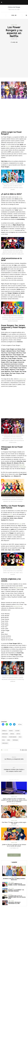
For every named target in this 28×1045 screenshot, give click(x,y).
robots (20, 197)
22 (2, 750)
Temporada (15, 740)
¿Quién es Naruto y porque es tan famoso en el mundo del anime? (14, 845)
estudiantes (11, 230)
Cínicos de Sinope (14, 7)
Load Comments (14, 855)
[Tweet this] (13, 42)
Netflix (11, 514)
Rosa (3, 740)
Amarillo (4, 730)
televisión (8, 146)
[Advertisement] (14, 63)
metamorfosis (17, 606)
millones (3, 278)
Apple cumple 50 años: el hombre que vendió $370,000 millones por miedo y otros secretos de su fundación (14, 800)
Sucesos (10, 894)
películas (4, 737)
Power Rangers (12, 737)
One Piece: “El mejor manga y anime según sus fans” (14, 823)
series (8, 740)
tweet (20, 523)
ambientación (22, 379)
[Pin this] (17, 42)
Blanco (11, 730)
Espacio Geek (14, 796)
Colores (17, 730)
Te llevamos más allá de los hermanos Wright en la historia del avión (17, 897)
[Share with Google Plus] (15, 42)
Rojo (20, 737)
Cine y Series (14, 877)
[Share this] (11, 42)
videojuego (5, 743)
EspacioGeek (5, 733)
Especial (12, 733)
